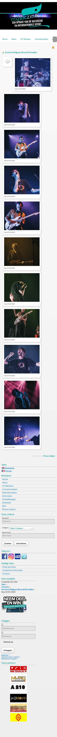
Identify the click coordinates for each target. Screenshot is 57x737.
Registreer (5, 655)
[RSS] (53, 48)
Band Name (6, 532)
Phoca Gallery (49, 456)
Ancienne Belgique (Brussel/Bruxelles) (21, 53)
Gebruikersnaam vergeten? (10, 657)
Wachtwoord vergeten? (9, 659)
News (13, 39)
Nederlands (9, 468)
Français (8, 471)
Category (5, 528)
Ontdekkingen (9, 499)
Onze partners (9, 567)
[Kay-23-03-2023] (32, 86)
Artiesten (6, 503)
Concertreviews (41, 39)
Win (4, 506)
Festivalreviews (9, 493)
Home (4, 39)
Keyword (5, 518)
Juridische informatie (12, 570)
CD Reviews (25, 39)
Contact (6, 574)
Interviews (7, 496)
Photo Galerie (8, 509)
